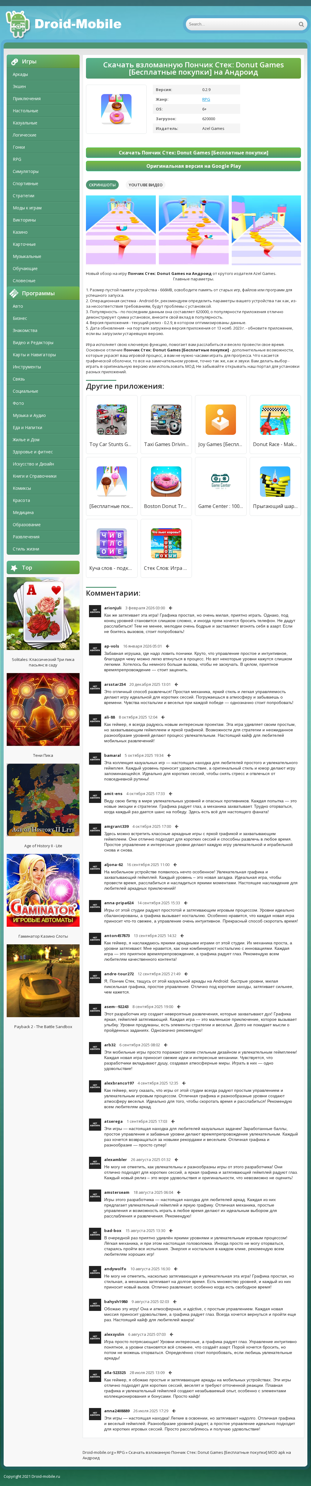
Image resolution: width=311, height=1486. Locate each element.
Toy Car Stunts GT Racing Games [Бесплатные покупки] (111, 444)
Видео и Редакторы (33, 342)
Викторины (24, 220)
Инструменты (27, 367)
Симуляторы (26, 171)
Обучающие (25, 268)
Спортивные (25, 183)
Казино (20, 232)
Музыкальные (27, 256)
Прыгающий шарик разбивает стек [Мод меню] (275, 506)
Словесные (24, 280)
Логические (24, 135)
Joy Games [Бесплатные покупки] (220, 444)
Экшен (19, 86)
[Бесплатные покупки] (111, 506)
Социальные (25, 391)
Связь (19, 379)
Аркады (20, 74)
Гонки (19, 147)
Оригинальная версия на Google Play (193, 166)
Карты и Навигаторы (34, 354)
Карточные (24, 244)
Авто (18, 306)
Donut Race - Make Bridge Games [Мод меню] (275, 444)
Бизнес (20, 318)
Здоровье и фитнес (33, 452)
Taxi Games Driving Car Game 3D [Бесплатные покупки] (166, 444)
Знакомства (25, 330)
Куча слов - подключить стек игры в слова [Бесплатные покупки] (111, 568)
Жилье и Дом (26, 439)
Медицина (23, 512)
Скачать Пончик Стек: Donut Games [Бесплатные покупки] (193, 152)
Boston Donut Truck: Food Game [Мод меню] (166, 506)
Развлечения (26, 537)
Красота (21, 500)
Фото (18, 403)
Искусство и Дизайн (33, 464)
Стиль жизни (26, 549)
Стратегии (23, 195)
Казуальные (25, 123)
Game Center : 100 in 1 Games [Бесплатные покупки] (220, 506)
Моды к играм (27, 208)
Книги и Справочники (34, 476)
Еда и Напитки (27, 427)
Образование (27, 524)
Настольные (25, 110)
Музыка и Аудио (29, 415)
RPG (17, 159)
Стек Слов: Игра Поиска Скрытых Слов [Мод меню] (166, 568)
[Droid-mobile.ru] (64, 24)
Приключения (27, 98)
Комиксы (22, 488)
